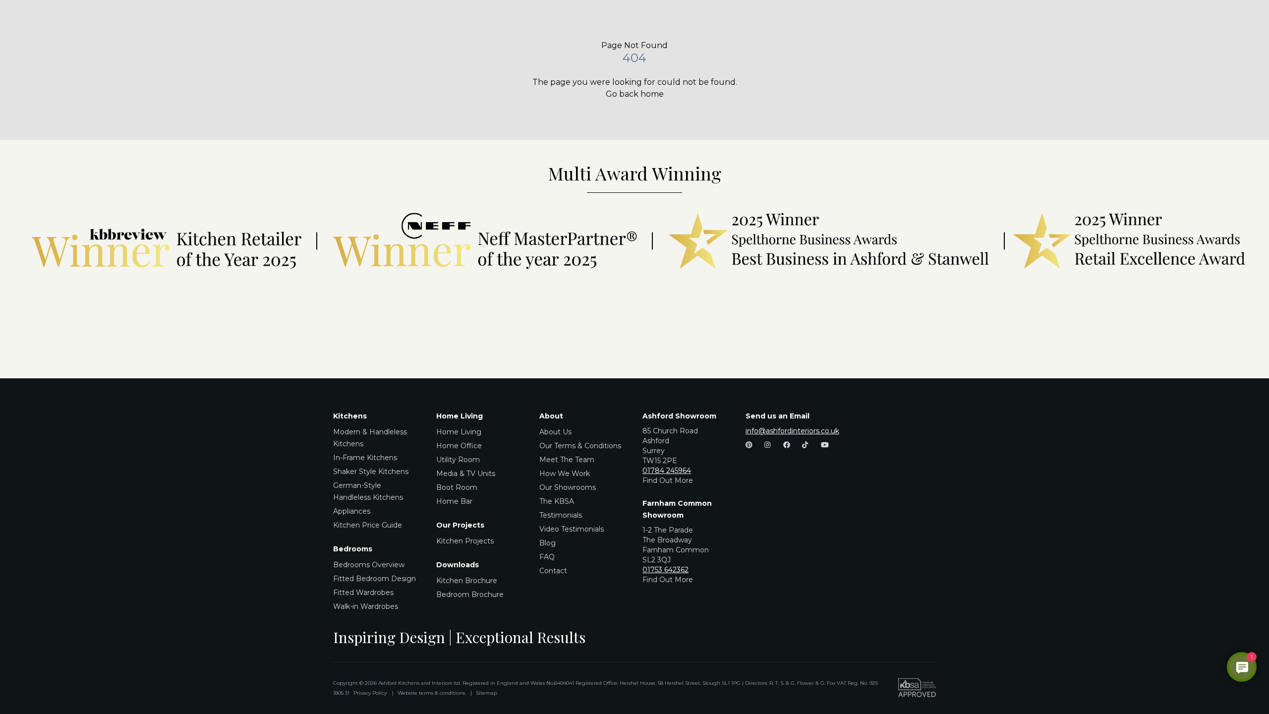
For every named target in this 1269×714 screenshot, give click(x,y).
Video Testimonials (571, 529)
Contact (553, 570)
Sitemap (486, 693)
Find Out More (667, 480)
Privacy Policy (370, 693)
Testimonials (560, 515)
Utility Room (458, 459)
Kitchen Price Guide (367, 525)
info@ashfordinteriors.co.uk (792, 430)
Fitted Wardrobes (363, 592)
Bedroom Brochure (470, 594)
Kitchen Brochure (466, 580)
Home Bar (454, 501)
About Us (555, 431)
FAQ (547, 556)
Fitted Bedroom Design (374, 578)
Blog (547, 542)
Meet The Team (566, 459)
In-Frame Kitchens (365, 457)
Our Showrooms (567, 487)
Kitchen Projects (465, 540)
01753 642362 (665, 569)
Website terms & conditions (431, 693)
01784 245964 (666, 470)
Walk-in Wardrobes (365, 606)
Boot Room (456, 487)
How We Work (564, 473)
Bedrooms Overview (368, 564)
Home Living (458, 431)
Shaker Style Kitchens (370, 471)
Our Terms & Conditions (580, 445)
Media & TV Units (465, 473)
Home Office (459, 445)
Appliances (351, 511)
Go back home (635, 94)
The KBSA (556, 501)
